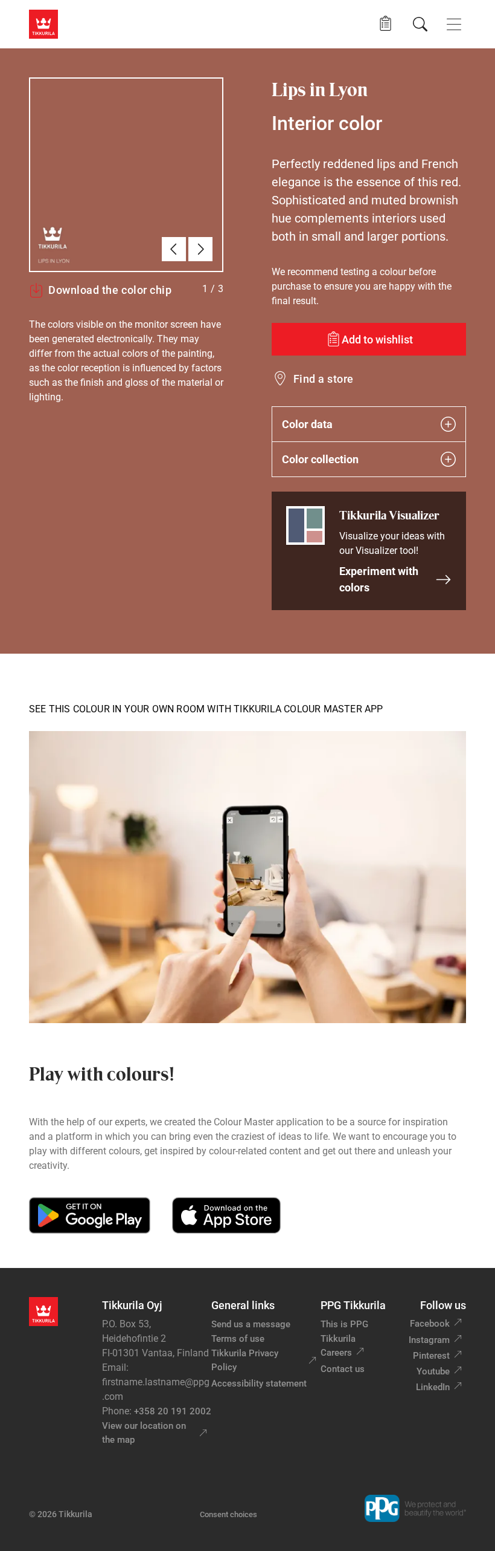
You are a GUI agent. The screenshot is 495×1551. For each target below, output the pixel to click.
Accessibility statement (259, 1383)
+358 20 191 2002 (172, 1411)
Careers (336, 1352)
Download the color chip (109, 290)
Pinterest (431, 1355)
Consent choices (228, 1514)
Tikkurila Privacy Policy (244, 1360)
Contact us (343, 1369)
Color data (307, 424)
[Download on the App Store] (226, 1215)
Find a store (323, 378)
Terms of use (237, 1338)
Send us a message (250, 1324)
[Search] (420, 24)
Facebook (430, 1323)
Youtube (433, 1371)
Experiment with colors (378, 579)
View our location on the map (144, 1432)
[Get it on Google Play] (89, 1215)
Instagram (429, 1340)
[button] (385, 24)
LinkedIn (433, 1387)
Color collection (320, 459)
